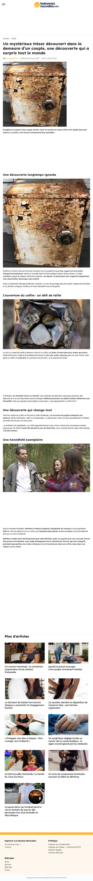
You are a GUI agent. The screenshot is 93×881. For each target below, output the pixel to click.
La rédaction (12, 58)
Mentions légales (55, 850)
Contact (8, 847)
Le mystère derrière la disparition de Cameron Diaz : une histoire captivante (67, 705)
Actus (14, 38)
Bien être (8, 867)
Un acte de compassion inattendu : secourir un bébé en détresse (67, 775)
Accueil (6, 38)
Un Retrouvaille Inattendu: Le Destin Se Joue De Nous (24, 775)
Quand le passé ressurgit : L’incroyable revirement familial (65, 668)
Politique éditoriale (55, 853)
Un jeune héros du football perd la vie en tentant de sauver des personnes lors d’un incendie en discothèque (23, 811)
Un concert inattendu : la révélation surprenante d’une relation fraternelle (24, 669)
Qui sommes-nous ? (13, 844)
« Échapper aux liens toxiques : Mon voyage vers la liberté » (24, 739)
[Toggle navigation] (4, 5)
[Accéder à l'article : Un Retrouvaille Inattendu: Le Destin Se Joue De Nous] (25, 760)
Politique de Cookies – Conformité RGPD (64, 847)
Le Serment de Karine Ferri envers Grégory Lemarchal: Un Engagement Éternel (24, 705)
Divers (7, 870)
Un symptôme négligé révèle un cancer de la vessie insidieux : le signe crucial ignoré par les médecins (68, 741)
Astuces (8, 864)
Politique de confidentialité (59, 844)
